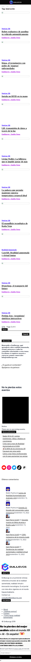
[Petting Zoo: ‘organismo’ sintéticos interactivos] (15, 302)
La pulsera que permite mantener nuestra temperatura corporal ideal (14, 193)
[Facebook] (3, 605)
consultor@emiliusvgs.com (12, 598)
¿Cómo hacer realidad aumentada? (11, 616)
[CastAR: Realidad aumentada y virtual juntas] (15, 240)
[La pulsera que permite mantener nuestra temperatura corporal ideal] (15, 176)
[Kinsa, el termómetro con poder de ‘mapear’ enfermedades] (15, 49)
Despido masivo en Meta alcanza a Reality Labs (17, 522)
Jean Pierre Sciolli (12, 520)
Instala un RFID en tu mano (15, 96)
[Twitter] (10, 605)
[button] (2, 2)
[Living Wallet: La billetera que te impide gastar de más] (15, 145)
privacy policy (18, 648)
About (5, 609)
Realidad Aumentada (9, 250)
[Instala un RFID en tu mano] (15, 83)
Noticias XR (6, 29)
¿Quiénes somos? (10, 611)
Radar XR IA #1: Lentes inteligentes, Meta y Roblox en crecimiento (14, 438)
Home (3, 6)
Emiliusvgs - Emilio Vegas (11, 37)
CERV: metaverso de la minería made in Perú (17, 537)
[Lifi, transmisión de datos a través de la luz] (15, 113)
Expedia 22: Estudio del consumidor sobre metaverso (17, 510)
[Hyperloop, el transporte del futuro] (15, 271)
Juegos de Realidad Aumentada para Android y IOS (16, 495)
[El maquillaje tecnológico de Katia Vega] (15, 210)
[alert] (15, 412)
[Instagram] (6, 605)
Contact (6, 613)
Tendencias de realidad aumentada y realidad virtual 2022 (17, 551)
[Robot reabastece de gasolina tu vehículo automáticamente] (15, 19)
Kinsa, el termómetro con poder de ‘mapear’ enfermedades (13, 66)
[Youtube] (13, 605)
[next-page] (6, 327)
